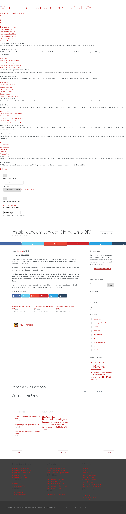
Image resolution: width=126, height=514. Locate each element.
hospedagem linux (109, 372)
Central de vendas (7, 13)
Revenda (4, 58)
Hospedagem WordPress (20, 477)
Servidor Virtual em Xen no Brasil (57, 486)
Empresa (4, 142)
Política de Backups (88, 477)
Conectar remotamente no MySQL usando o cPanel (27, 432)
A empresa (85, 468)
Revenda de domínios (18, 486)
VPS (92, 380)
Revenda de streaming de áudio (10, 67)
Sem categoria (98, 334)
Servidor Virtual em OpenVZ (55, 479)
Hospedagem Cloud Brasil (8, 34)
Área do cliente (19, 13)
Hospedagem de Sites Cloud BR (22, 473)
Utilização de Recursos (89, 480)
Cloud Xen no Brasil (6, 92)
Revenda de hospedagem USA (9, 60)
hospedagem (96, 370)
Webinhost (97, 379)
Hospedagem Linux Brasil (8, 32)
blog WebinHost (97, 363)
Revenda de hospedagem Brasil (10, 63)
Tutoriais (96, 346)
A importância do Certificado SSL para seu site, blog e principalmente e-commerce (27, 425)
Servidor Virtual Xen (6, 87)
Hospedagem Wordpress (8, 36)
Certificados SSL (6, 111)
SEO (95, 338)
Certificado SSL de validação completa (12, 116)
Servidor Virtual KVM (6, 89)
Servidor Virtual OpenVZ (7, 85)
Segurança (97, 330)
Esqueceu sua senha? (28, 189)
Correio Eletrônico (87, 482)
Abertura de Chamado (88, 500)
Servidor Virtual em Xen (54, 481)
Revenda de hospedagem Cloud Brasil (12, 65)
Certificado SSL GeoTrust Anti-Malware (12, 123)
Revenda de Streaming (19, 495)
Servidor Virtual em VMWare (55, 484)
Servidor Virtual (96, 377)
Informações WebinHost (100, 323)
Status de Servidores (26, 236)
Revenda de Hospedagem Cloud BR (58, 473)
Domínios (15, 484)
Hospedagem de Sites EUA (20, 468)
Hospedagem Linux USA (7, 29)
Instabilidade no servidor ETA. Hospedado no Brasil (27, 417)
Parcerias (3, 152)
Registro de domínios (6, 38)
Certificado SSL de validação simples (11, 113)
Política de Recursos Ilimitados (91, 486)
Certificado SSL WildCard (8, 120)
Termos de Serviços (88, 473)
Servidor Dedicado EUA (54, 488)
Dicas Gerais (97, 319)
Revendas (96, 327)
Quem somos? (4, 145)
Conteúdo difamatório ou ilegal (91, 484)
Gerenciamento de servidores (9, 96)
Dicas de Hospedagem (98, 366)
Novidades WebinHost (98, 375)
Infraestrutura (86, 470)
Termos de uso (5, 147)
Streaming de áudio (6, 41)
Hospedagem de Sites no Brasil (21, 470)
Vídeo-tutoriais (98, 350)
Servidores (4, 82)
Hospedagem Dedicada (19, 475)
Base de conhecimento (89, 497)
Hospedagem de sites (8, 27)
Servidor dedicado (5, 94)
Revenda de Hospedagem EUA (56, 468)
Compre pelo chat (10, 205)
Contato (4, 169)
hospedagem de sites (98, 372)
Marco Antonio (26, 325)
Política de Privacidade (89, 475)
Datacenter (3, 149)
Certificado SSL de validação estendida (12, 118)
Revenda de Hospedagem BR (56, 470)
